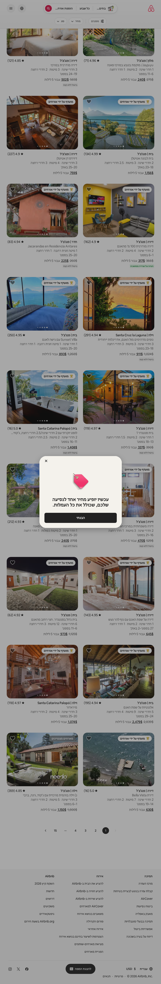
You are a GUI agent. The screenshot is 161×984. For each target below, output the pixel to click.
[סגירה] (46, 461)
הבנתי (80, 518)
